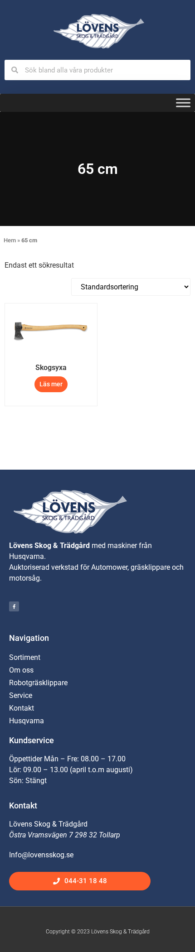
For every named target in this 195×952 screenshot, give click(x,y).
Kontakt (21, 708)
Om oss (21, 670)
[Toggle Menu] (183, 103)
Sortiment (24, 657)
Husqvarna (26, 720)
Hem (10, 240)
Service (20, 695)
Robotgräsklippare (38, 682)
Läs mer (51, 384)
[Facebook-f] (14, 606)
